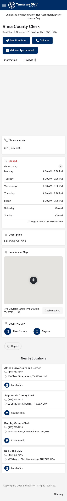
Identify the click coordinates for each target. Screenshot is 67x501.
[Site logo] (23, 5)
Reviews (30, 60)
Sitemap (59, 494)
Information (10, 60)
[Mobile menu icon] (4, 5)
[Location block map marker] (33, 280)
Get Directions (52, 310)
